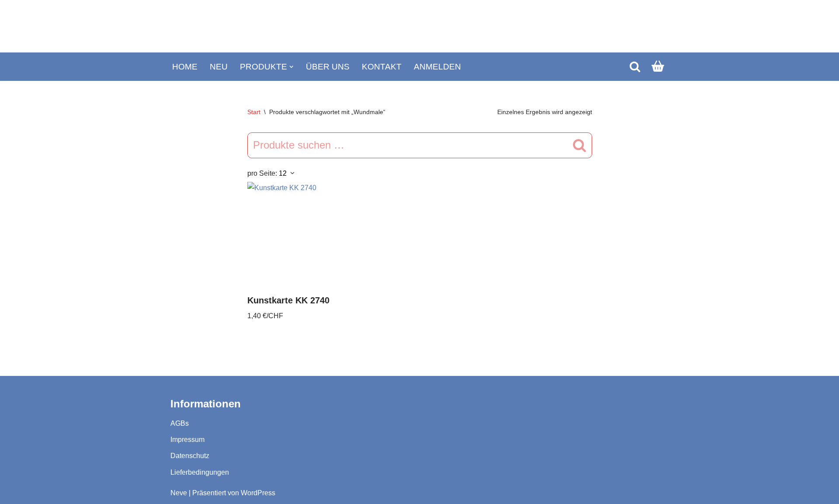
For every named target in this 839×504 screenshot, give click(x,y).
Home (185, 66)
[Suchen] (635, 66)
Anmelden (437, 66)
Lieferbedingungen (199, 472)
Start (253, 111)
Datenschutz (189, 455)
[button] (291, 67)
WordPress (258, 493)
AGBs (179, 423)
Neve (178, 493)
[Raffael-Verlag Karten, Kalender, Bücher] (419, 26)
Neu (219, 66)
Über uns (328, 66)
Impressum (187, 439)
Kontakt (382, 66)
